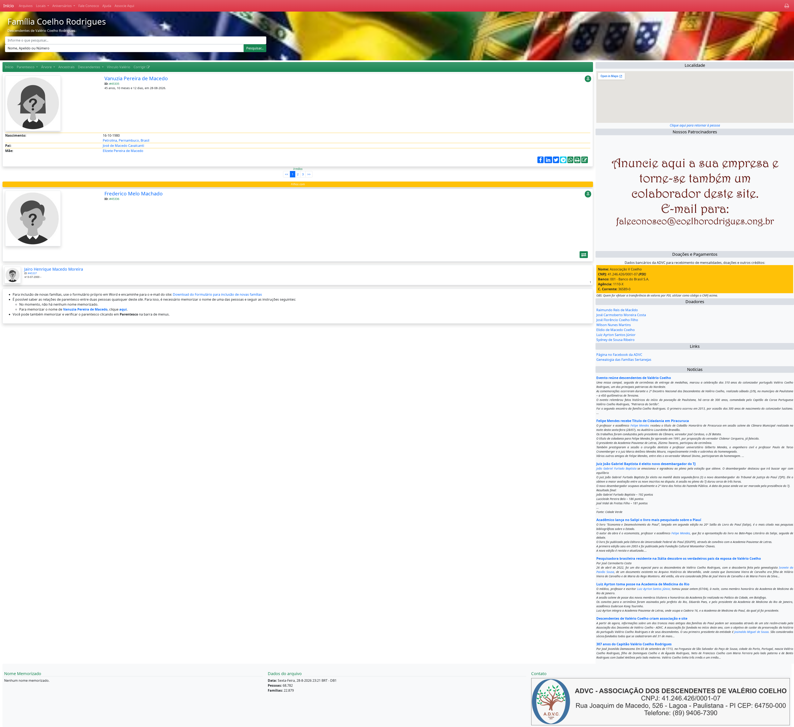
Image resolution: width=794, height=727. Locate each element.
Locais (41, 6)
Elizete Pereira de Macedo (123, 150)
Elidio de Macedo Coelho (615, 330)
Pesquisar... (255, 48)
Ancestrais (66, 67)
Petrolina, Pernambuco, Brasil (126, 140)
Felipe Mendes (639, 425)
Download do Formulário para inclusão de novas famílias (217, 294)
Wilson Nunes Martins (613, 325)
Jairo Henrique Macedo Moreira (53, 269)
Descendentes (89, 67)
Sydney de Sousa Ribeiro (615, 339)
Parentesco (26, 67)
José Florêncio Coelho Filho (617, 320)
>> (309, 174)
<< (286, 174)
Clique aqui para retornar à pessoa (695, 125)
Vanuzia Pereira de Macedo (136, 78)
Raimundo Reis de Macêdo (617, 310)
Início (8, 5)
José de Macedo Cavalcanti (123, 145)
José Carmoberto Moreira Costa (621, 315)
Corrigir (140, 67)
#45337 (32, 273)
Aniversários (62, 6)
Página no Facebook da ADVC (619, 354)
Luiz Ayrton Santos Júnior (616, 334)
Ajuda (106, 6)
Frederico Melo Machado (133, 193)
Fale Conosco (88, 6)
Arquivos (26, 6)
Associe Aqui (124, 6)
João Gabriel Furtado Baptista (616, 468)
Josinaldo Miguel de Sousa (751, 632)
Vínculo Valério (118, 67)
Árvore (47, 67)
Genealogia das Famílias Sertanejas (623, 359)
